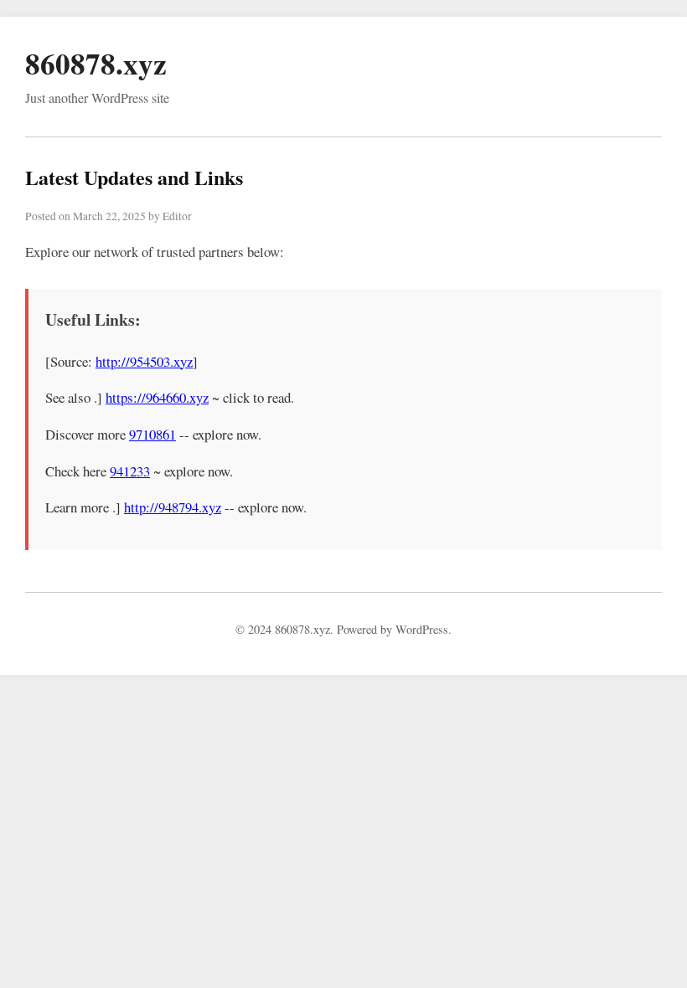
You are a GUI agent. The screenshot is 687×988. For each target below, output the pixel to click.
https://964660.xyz (157, 397)
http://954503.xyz (144, 361)
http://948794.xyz (172, 507)
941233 (130, 471)
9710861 (152, 434)
